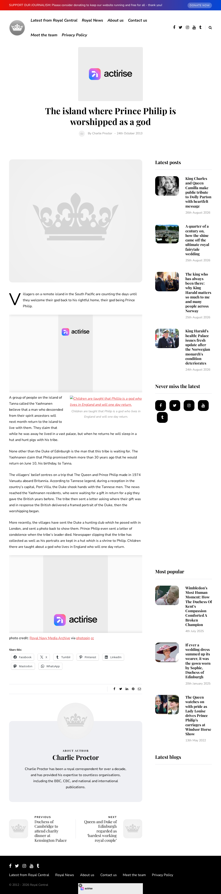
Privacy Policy (74, 35)
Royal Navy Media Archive (50, 638)
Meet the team (44, 35)
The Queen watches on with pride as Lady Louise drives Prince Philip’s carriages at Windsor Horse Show (198, 715)
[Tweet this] (120, 689)
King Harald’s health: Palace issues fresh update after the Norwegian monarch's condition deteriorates (197, 346)
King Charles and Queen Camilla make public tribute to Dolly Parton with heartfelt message (198, 192)
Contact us (137, 20)
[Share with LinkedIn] (127, 689)
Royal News (92, 20)
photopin (83, 638)
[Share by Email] (139, 689)
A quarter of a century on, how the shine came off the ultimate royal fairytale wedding (197, 240)
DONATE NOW (200, 5)
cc (92, 638)
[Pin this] (133, 689)
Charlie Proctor (102, 133)
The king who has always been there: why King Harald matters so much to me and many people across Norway (198, 292)
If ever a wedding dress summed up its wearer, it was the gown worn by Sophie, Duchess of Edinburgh (197, 660)
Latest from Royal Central (54, 20)
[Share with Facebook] (114, 689)
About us (115, 20)
